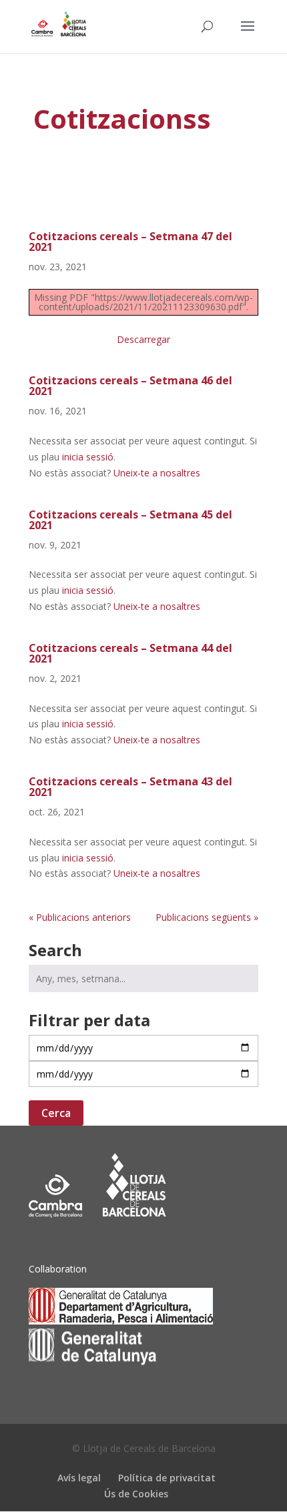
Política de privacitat (167, 1477)
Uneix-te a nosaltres (156, 472)
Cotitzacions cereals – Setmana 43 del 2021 (130, 786)
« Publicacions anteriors (80, 917)
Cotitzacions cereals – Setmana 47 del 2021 (130, 241)
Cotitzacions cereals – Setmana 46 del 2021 (130, 385)
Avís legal (79, 1477)
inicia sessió (87, 456)
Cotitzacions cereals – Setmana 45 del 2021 (130, 519)
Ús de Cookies (136, 1493)
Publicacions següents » (207, 917)
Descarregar (143, 339)
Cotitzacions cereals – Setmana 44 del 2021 (130, 653)
